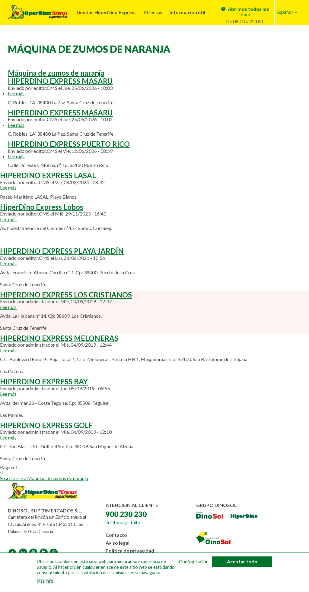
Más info (45, 581)
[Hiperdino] (244, 518)
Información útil (187, 12)
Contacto (116, 535)
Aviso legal (117, 543)
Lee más (16, 93)
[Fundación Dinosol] (213, 539)
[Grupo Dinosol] (209, 518)
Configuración (194, 561)
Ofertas (153, 12)
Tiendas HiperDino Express (106, 12)
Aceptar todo (242, 561)
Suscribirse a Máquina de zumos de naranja (44, 478)
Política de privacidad (130, 550)
